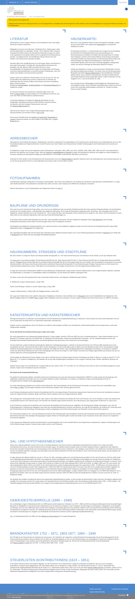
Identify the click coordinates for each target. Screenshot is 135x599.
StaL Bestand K (97, 219)
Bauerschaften (66, 159)
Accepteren (122, 595)
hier (59, 188)
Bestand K (28, 228)
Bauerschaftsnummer (92, 73)
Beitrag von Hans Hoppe (50, 516)
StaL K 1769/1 (19, 387)
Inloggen (123, 2)
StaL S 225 (40, 112)
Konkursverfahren (34, 85)
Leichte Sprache (31, 2)
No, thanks (127, 595)
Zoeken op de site (95, 589)
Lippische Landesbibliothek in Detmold (58, 152)
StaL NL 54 (38, 100)
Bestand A (107, 233)
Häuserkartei (101, 44)
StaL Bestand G (38, 381)
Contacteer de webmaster (119, 589)
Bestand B (15, 235)
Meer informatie (16, 597)
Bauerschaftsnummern (20, 106)
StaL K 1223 (39, 298)
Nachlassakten (23, 85)
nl (18, 2)
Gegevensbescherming (97, 592)
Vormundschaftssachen (51, 85)
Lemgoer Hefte (19, 94)
